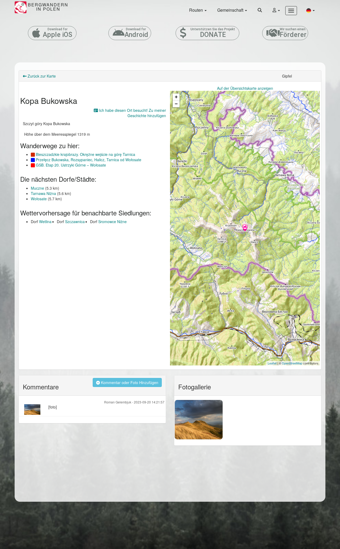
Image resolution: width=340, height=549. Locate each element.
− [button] (176, 104)
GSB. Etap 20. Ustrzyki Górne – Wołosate (70, 165)
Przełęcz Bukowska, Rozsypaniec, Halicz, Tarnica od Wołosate (88, 159)
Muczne (37, 188)
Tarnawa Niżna (43, 193)
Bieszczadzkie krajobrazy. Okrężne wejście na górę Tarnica (85, 154)
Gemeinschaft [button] (230, 10)
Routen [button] (196, 10)
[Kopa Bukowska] (245, 228)
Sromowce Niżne (112, 221)
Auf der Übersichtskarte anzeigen (245, 88)
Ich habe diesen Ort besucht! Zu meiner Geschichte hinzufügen (132, 113)
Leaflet (272, 363)
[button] (310, 10)
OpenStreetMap (292, 363)
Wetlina (45, 221)
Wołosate (39, 198)
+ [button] (176, 97)
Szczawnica (75, 221)
